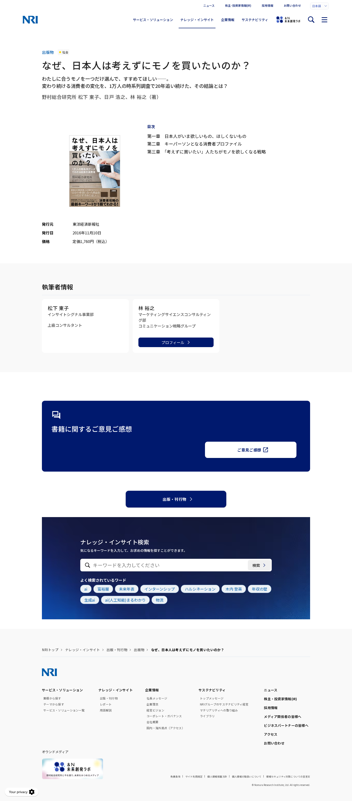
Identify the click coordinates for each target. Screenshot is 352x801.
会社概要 (152, 722)
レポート (106, 704)
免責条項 (175, 776)
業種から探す (52, 698)
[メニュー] (324, 19)
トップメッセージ (211, 698)
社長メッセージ (157, 698)
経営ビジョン (155, 710)
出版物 (139, 649)
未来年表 (126, 589)
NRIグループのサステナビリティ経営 (224, 704)
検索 (256, 565)
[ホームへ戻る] (30, 19)
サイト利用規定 (193, 776)
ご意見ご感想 (249, 450)
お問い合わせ (292, 5)
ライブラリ (207, 716)
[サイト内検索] (311, 19)
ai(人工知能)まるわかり (125, 600)
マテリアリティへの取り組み (219, 710)
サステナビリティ (255, 19)
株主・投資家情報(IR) (280, 698)
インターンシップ (159, 589)
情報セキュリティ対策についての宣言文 (288, 776)
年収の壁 (259, 589)
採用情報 (267, 5)
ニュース (209, 5)
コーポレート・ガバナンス (164, 716)
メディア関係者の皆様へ (282, 716)
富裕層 (103, 589)
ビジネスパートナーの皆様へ (286, 725)
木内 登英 (234, 589)
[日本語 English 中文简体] (319, 6)
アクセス (270, 734)
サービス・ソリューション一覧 (64, 710)
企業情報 (227, 19)
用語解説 (106, 710)
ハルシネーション (200, 589)
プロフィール (172, 342)
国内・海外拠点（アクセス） (166, 728)
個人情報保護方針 (217, 776)
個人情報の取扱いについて (246, 776)
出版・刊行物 (175, 499)
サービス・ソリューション (153, 19)
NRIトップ (50, 649)
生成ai (89, 600)
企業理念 (152, 704)
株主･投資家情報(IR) (238, 5)
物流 (159, 600)
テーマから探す (53, 704)
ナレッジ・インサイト (197, 19)
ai (85, 589)
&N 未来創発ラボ (288, 19)
